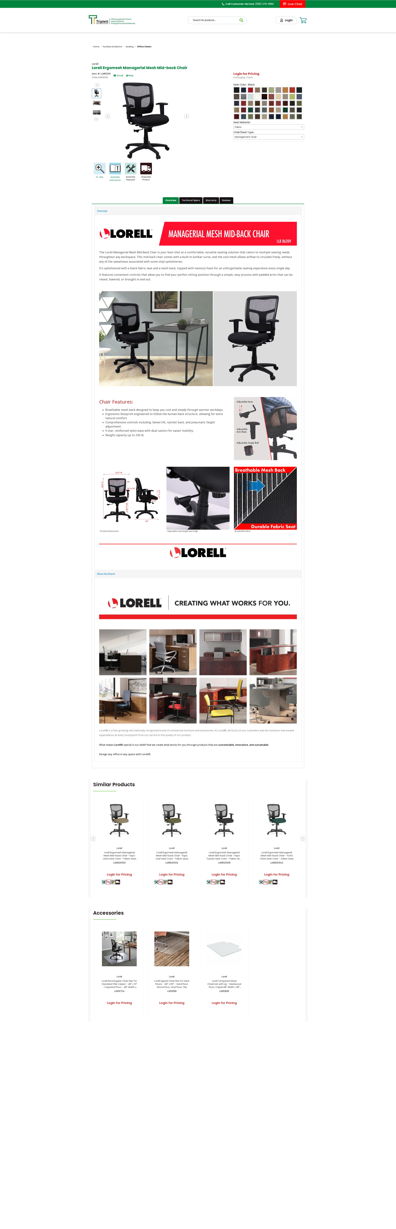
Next (96, 119)
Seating (129, 46)
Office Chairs (144, 46)
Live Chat (295, 4)
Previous (96, 85)
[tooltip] (103, 882)
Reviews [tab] (226, 200)
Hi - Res (99, 177)
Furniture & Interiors (112, 46)
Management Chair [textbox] (246, 136)
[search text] (242, 20)
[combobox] (268, 127)
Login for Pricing (246, 73)
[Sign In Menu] (286, 20)
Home (96, 46)
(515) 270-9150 (264, 4)
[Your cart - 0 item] (303, 20)
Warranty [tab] (211, 200)
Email (119, 75)
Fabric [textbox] (238, 127)
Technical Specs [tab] (191, 200)
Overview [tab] (170, 200)
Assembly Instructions (115, 178)
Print (131, 75)
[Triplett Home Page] (112, 19)
